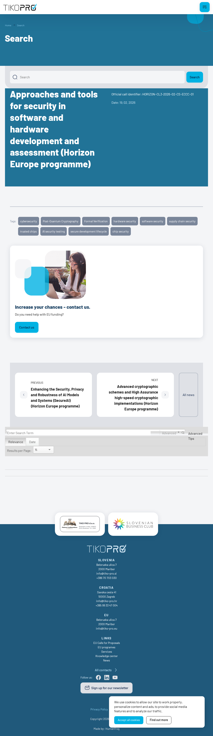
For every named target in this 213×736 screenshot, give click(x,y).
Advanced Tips (195, 435)
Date (32, 442)
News (106, 660)
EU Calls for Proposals (106, 643)
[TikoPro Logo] (20, 7)
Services (106, 651)
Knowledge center (106, 656)
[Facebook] (98, 677)
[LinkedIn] (106, 677)
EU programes (106, 647)
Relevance (15, 442)
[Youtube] (115, 677)
